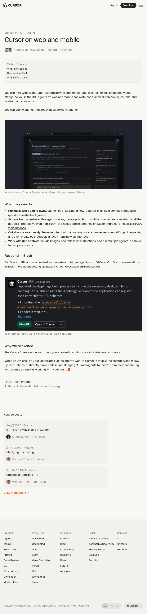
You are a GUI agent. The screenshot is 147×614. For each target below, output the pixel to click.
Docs (35, 549)
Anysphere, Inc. (22, 605)
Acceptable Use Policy (101, 543)
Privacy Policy (97, 549)
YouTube (123, 549)
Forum (37, 565)
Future (64, 565)
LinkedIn (123, 543)
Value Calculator (41, 560)
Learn (36, 554)
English (134, 605)
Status (37, 582)
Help (36, 571)
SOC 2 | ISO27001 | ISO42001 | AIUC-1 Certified (62, 605)
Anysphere (67, 571)
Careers (64, 538)
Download (128, 5)
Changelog (38, 543)
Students (65, 554)
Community (67, 549)
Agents (8, 538)
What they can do (17, 68)
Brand (64, 560)
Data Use (94, 554)
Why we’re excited (17, 77)
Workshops (39, 576)
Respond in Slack (17, 73)
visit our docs (17, 228)
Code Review (11, 560)
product (29, 33)
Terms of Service (98, 538)
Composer (10, 576)
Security (93, 560)
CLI (5, 565)
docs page (72, 266)
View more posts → (16, 493)
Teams (7, 543)
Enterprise (10, 549)
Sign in (114, 5)
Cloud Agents (12, 571)
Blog (63, 543)
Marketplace (12, 582)
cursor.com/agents (65, 109)
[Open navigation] (141, 5)
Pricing (8, 554)
